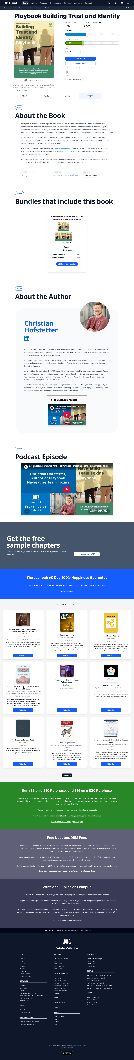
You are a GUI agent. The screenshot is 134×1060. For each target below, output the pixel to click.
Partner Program (59, 1002)
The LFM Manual (59, 988)
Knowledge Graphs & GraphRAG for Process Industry (111, 741)
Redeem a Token (26, 976)
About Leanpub (59, 1016)
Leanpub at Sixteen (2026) (96, 978)
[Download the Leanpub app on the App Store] (67, 1053)
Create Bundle (58, 964)
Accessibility (58, 1007)
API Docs (57, 993)
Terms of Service (93, 997)
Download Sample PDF (87, 554)
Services (67, 3)
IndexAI (22, 990)
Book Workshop (25, 1010)
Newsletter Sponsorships (28, 993)
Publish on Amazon (26, 998)
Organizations (55, 3)
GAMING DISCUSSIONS (111, 685)
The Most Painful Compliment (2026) (99, 975)
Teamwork (56, 175)
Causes (56, 1005)
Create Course (59, 966)
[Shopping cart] (121, 2)
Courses (39, 8)
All (15, 8)
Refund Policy (91, 1005)
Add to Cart (80, 58)
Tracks (47, 8)
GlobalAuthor (24, 988)
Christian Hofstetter (36, 80)
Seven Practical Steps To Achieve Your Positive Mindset (23, 688)
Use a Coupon (25, 974)
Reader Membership (97, 68)
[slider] (87, 34)
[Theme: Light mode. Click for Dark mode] (115, 2)
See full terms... (67, 591)
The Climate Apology (111, 636)
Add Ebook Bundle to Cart (67, 264)
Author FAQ (57, 978)
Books (21, 8)
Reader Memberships (94, 959)
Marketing (78, 3)
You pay (68, 48)
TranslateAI (24, 1000)
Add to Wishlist (80, 63)
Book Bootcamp (25, 1012)
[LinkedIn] (26, 338)
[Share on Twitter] (22, 176)
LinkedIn (82, 162)
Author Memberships (61, 959)
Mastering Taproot (67, 743)
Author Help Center (60, 980)
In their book (67, 151)
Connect (88, 3)
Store (25, 3)
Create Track (58, 969)
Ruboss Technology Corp (78, 1045)
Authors (34, 3)
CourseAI (23, 985)
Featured (7, 8)
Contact (56, 1021)
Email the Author (91, 175)
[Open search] (109, 2)
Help (128, 8)
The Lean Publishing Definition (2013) (99, 985)
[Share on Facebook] (26, 176)
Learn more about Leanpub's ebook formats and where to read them (67, 871)
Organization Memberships (29, 1021)
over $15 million (62, 816)
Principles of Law (67, 635)
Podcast (112, 8)
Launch (120, 8)
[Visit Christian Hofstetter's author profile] (95, 317)
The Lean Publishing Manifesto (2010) (100, 988)
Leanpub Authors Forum (62, 983)
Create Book (58, 961)
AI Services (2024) (93, 980)
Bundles (30, 8)
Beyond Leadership (62, 148)
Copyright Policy (92, 1000)
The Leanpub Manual (61, 985)
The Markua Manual (60, 990)
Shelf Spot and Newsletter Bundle (31, 995)
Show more (67, 775)
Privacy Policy (92, 1002)
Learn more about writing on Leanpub (67, 822)
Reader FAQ (91, 964)
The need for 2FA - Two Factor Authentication (67, 681)
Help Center (91, 966)
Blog (55, 1019)
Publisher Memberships (28, 1024)
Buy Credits (91, 961)
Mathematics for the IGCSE (23, 740)
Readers (43, 3)
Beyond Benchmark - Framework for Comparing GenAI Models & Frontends (23, 630)
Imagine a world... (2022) (95, 983)
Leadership (65, 175)
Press (56, 1024)
